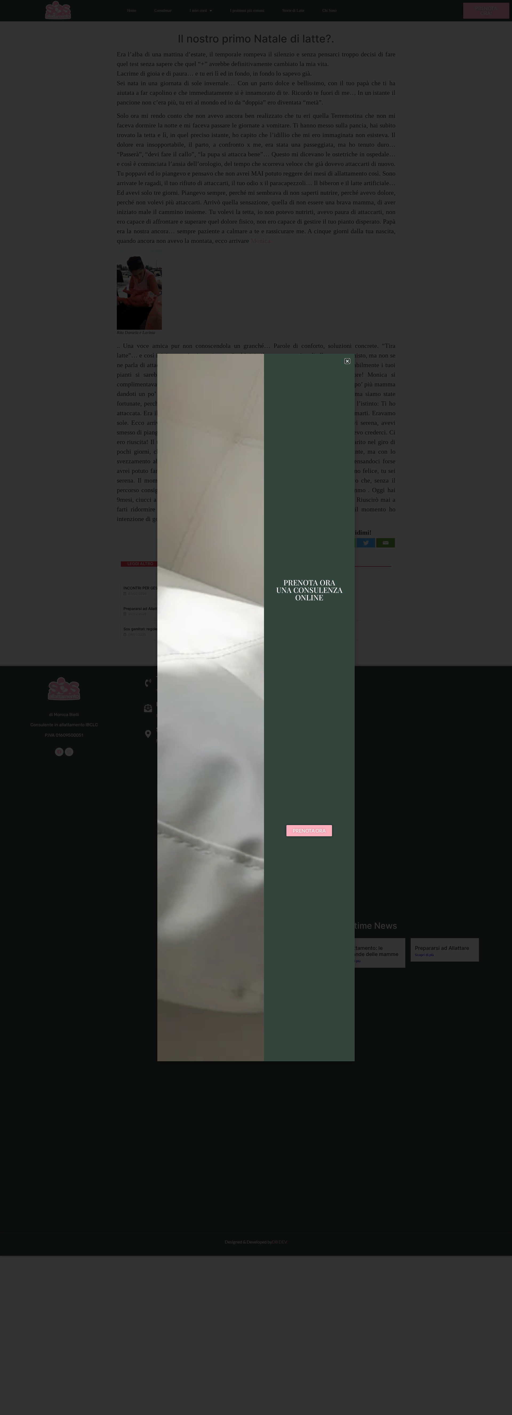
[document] (256, 707)
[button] (347, 361)
